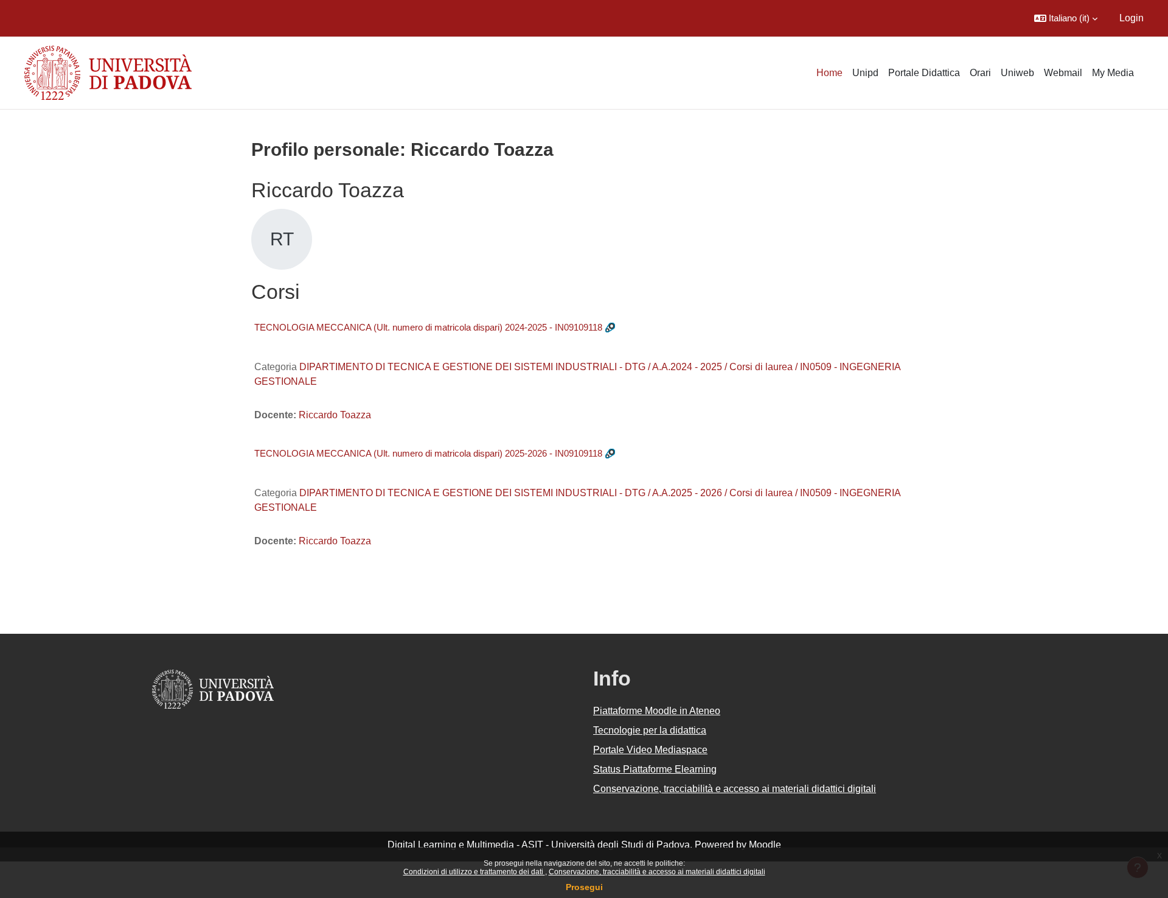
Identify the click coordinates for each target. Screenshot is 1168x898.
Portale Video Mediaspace (650, 750)
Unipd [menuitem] (865, 73)
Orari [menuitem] (980, 73)
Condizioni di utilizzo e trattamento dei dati (474, 872)
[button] (1066, 18)
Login (1131, 18)
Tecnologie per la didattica (649, 730)
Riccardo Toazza (335, 415)
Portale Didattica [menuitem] (924, 73)
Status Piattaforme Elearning (655, 769)
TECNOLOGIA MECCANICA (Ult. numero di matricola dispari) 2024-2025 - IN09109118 (428, 327)
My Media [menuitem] (1113, 73)
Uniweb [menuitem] (1017, 73)
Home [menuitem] (829, 73)
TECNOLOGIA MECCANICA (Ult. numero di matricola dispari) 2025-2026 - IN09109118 (428, 453)
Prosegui (584, 887)
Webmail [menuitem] (1063, 73)
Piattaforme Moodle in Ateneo (656, 711)
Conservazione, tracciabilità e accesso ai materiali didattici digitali (657, 872)
